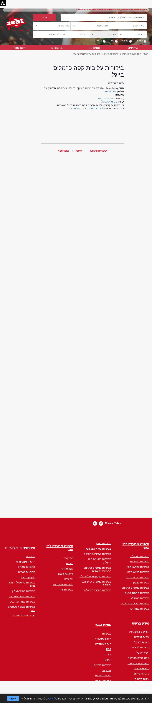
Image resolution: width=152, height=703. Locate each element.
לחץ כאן (51, 698)
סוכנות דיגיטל (141, 642)
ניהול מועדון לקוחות (138, 663)
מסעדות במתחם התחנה (135, 587)
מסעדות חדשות (102, 665)
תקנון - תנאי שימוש (100, 685)
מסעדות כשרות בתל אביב (135, 603)
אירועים (133, 47)
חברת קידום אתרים (138, 684)
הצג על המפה (106, 98)
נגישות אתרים (141, 668)
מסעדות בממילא (139, 598)
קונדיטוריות (67, 568)
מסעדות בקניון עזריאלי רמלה (95, 576)
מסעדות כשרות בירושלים (97, 553)
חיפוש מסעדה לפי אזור (135, 546)
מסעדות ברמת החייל (137, 577)
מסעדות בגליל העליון (23, 591)
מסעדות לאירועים (139, 647)
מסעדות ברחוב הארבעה (22, 596)
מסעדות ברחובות (139, 561)
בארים (69, 563)
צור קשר (106, 670)
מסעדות (95, 47)
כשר (112, 40)
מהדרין (98, 40)
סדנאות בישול (65, 573)
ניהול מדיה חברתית (138, 657)
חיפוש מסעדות (130, 53)
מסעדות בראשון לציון (137, 566)
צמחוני (139, 40)
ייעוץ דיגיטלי (142, 652)
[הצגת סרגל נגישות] (3, 3)
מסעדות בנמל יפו (139, 608)
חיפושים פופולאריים (20, 548)
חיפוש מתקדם (103, 643)
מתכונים (57, 47)
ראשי (145, 53)
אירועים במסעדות (139, 631)
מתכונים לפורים (26, 566)
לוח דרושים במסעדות (23, 615)
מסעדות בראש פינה (138, 572)
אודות (108, 654)
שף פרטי (68, 579)
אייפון (108, 659)
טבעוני (125, 40)
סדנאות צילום (141, 673)
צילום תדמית (142, 678)
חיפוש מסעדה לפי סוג (59, 548)
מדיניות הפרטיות (101, 691)
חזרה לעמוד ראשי (98, 151)
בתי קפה (68, 558)
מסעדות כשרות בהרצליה (97, 590)
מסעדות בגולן (103, 543)
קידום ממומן (142, 689)
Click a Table (113, 523)
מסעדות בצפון (141, 582)
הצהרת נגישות (103, 680)
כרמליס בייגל (111, 53)
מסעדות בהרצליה (139, 556)
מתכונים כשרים (26, 572)
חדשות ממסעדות (25, 561)
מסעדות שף (66, 589)
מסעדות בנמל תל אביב (22, 601)
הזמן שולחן (19, 47)
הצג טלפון (110, 91)
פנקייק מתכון (28, 577)
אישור (13, 698)
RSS (108, 649)
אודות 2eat (103, 625)
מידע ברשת (140, 623)
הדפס (79, 151)
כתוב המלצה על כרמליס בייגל (84, 108)
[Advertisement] (82, 338)
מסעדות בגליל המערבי (98, 548)
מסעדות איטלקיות (63, 584)
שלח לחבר (63, 151)
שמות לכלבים (141, 636)
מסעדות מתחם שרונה (137, 592)
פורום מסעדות (103, 675)
